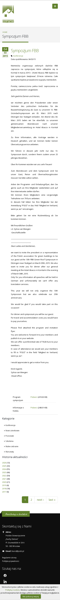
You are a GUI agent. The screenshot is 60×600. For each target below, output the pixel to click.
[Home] (9, 13)
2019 (4, 485)
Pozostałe (10, 436)
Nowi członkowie (12, 430)
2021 (4, 479)
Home (4, 32)
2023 (4, 472)
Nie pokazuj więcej (31, 596)
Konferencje (18, 56)
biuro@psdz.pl (18, 551)
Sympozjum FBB (25, 50)
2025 (4, 466)
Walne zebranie (12, 446)
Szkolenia (9, 441)
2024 (4, 469)
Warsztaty (10, 451)
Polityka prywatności (10, 561)
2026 (4, 462)
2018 (4, 488)
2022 (4, 475)
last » (52, 499)
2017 (4, 491)
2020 (4, 482)
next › (40, 499)
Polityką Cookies (12, 590)
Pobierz (34, 397)
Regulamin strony (9, 557)
